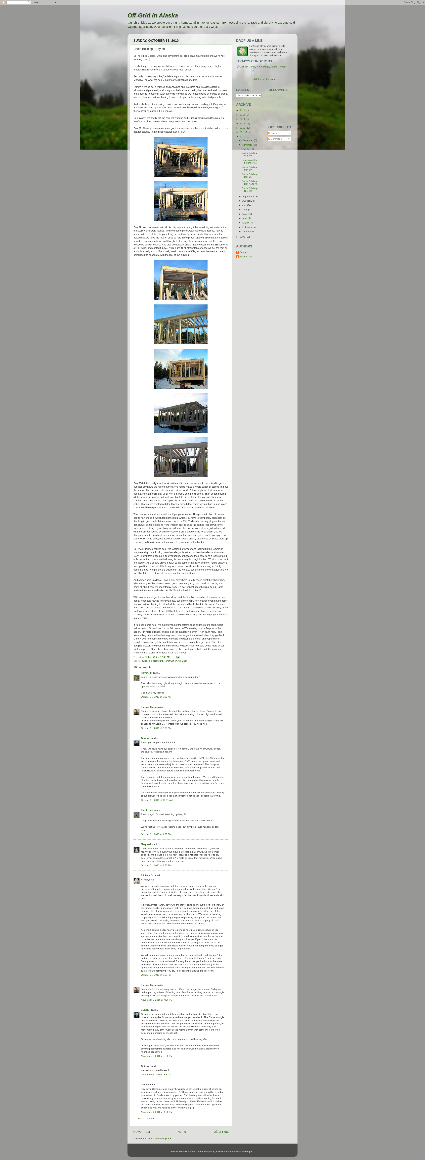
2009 (243, 237)
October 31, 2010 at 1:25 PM (156, 834)
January (247, 231)
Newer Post (141, 1131)
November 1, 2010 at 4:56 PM (156, 1000)
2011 (242, 132)
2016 (243, 110)
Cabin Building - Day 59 (250, 168)
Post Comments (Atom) (160, 1138)
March (246, 223)
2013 (243, 123)
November (248, 145)
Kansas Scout (149, 707)
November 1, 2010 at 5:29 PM (156, 1056)
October (247, 149)
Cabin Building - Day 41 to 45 (250, 182)
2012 (243, 128)
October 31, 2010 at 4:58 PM (156, 865)
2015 (243, 115)
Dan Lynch (147, 810)
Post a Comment (146, 1118)
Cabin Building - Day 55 (250, 175)
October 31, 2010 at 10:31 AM (157, 800)
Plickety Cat (147, 875)
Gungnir (145, 738)
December (248, 140)
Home (181, 1131)
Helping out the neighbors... (250, 161)
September (248, 196)
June (245, 209)
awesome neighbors (152, 661)
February (247, 227)
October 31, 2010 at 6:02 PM (156, 975)
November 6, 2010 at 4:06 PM (156, 1112)
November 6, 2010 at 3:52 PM (156, 1074)
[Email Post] (177, 657)
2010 (243, 136)
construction (170, 661)
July (244, 205)
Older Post (221, 1131)
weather (182, 661)
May (245, 214)
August (246, 201)
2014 (243, 119)
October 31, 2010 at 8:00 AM (156, 728)
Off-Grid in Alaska (153, 15)
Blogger (249, 1151)
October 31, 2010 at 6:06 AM (156, 697)
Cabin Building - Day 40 (250, 189)
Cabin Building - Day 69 (250, 154)
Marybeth (146, 844)
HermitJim (146, 673)
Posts (273, 133)
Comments (276, 139)
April (245, 218)
